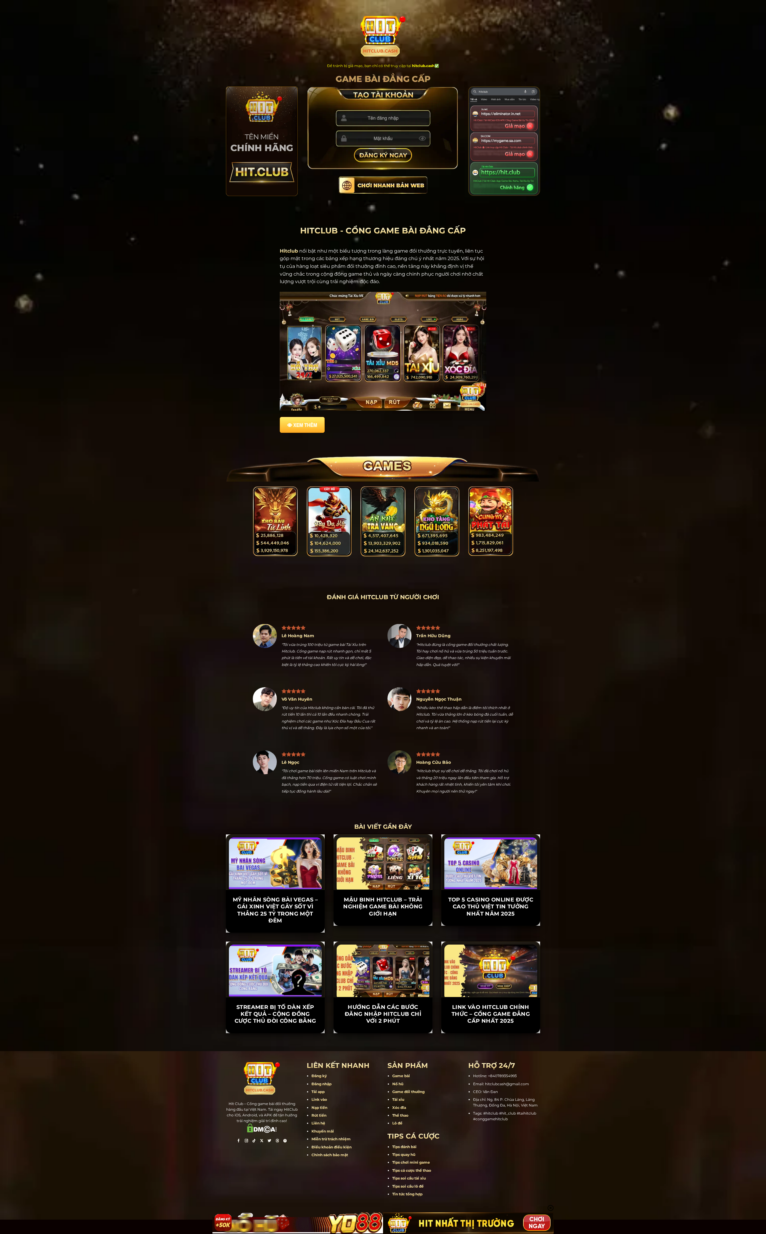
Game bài (401, 1076)
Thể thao (400, 1115)
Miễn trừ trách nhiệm (331, 1139)
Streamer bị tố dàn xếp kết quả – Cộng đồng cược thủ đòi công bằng (275, 1014)
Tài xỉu (398, 1099)
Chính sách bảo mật (329, 1155)
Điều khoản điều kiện (331, 1147)
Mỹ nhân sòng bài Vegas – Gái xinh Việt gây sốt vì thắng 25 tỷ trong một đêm (275, 910)
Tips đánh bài (404, 1147)
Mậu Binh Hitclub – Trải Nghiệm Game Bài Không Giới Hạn (382, 906)
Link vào (319, 1099)
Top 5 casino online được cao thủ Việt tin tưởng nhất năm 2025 (491, 906)
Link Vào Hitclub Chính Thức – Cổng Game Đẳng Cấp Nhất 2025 (491, 1014)
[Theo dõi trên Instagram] (246, 1141)
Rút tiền (318, 1115)
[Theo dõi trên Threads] (277, 1141)
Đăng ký (319, 1076)
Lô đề (397, 1123)
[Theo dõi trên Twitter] (269, 1141)
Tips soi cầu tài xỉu (409, 1178)
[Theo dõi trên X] (261, 1141)
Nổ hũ (397, 1084)
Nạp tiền (319, 1107)
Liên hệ (318, 1123)
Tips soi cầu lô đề (408, 1186)
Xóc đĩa (399, 1107)
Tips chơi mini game (411, 1162)
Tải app (318, 1091)
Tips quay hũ (403, 1154)
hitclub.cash (423, 65)
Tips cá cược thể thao (411, 1170)
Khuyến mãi (322, 1131)
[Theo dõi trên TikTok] (254, 1141)
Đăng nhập (321, 1084)
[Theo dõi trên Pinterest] (285, 1141)
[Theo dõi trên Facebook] (238, 1141)
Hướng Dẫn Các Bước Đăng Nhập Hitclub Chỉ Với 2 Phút (383, 1014)
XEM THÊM (305, 425)
